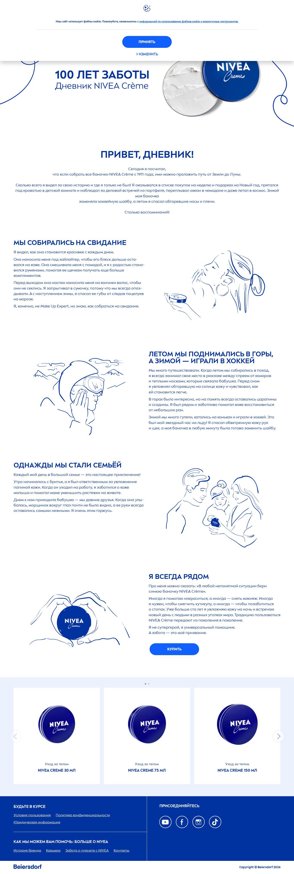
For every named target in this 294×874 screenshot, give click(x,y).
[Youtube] (165, 822)
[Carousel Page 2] (148, 683)
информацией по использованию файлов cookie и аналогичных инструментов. (188, 21)
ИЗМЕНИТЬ (148, 54)
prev (15, 736)
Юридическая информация (37, 822)
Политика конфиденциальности (83, 815)
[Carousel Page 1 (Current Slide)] (145, 683)
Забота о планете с (87, 850)
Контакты (121, 850)
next (278, 736)
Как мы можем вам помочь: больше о (61, 842)
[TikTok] (215, 822)
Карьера (53, 850)
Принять (147, 42)
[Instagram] (198, 822)
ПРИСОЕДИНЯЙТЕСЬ (179, 806)
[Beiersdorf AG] (28, 867)
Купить (174, 649)
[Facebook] (182, 822)
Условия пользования (32, 815)
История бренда (27, 850)
